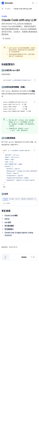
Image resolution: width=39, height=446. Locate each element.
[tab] (5, 199)
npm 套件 (8, 222)
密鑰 (33, 91)
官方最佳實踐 (9, 226)
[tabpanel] (19, 203)
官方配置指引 (9, 229)
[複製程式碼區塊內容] (34, 80)
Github (7, 219)
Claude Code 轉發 (11, 215)
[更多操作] (36, 3)
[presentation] (19, 80)
